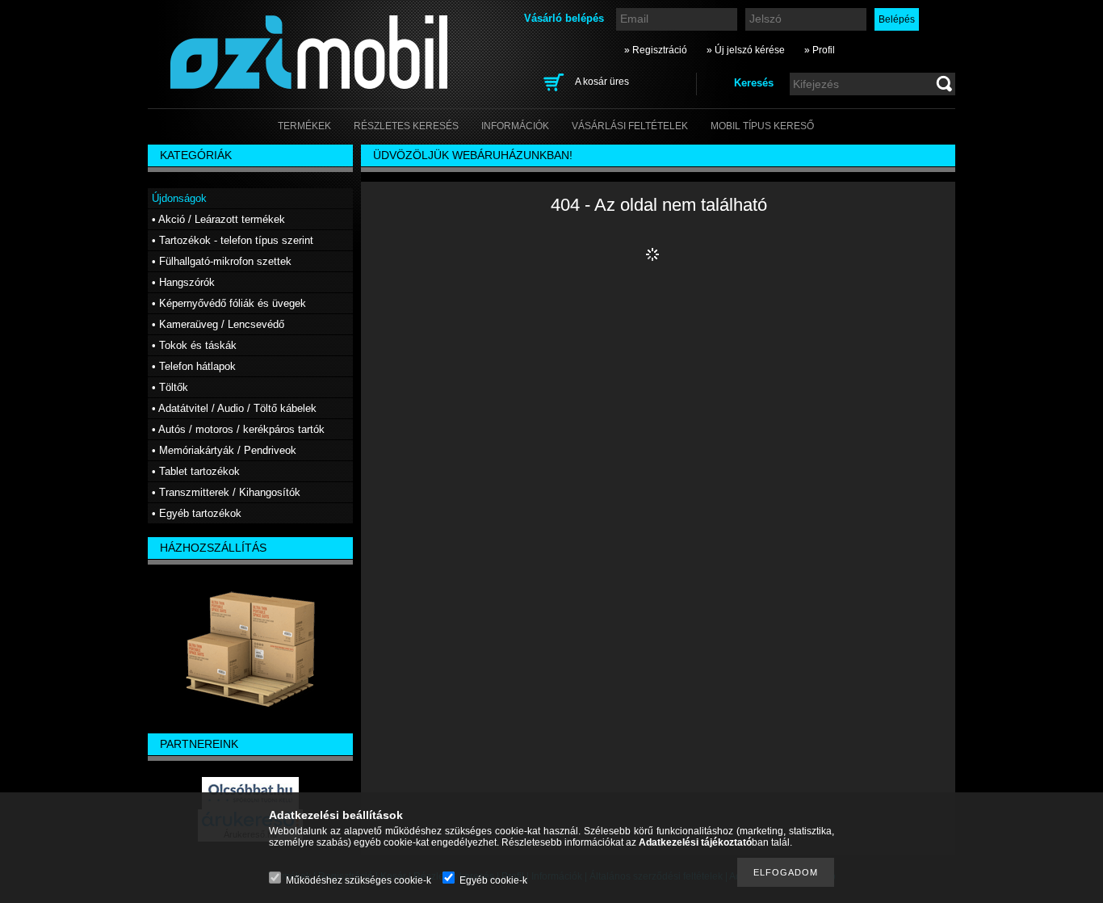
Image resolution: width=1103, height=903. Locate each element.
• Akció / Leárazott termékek (218, 219)
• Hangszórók (183, 282)
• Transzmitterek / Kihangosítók (226, 492)
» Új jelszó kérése (746, 50)
